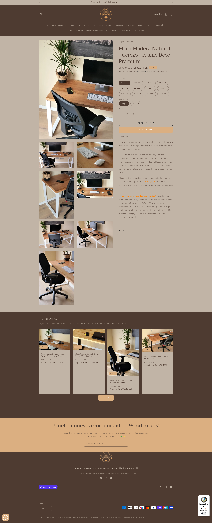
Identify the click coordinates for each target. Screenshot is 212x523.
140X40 (162, 83)
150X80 (124, 94)
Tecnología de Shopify (63, 517)
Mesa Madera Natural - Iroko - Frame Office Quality (87, 355)
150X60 (163, 88)
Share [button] (123, 230)
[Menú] (208, 496)
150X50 (150, 88)
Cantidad (122, 109)
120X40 (124, 83)
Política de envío (128, 517)
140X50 (124, 88)
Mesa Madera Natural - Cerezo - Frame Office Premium (157, 358)
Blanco (136, 104)
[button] (41, 14)
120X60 (150, 83)
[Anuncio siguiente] (172, 2)
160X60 (150, 94)
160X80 (163, 94)
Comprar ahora (146, 130)
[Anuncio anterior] (39, 2)
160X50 (137, 94)
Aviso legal (140, 517)
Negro (124, 104)
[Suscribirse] (125, 444)
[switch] (203, 513)
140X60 (137, 88)
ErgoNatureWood (50, 517)
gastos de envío (143, 71)
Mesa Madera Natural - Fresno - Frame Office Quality (122, 382)
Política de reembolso (80, 517)
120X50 (137, 83)
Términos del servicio (113, 517)
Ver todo (106, 398)
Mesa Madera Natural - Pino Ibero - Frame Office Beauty (52, 355)
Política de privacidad (97, 517)
